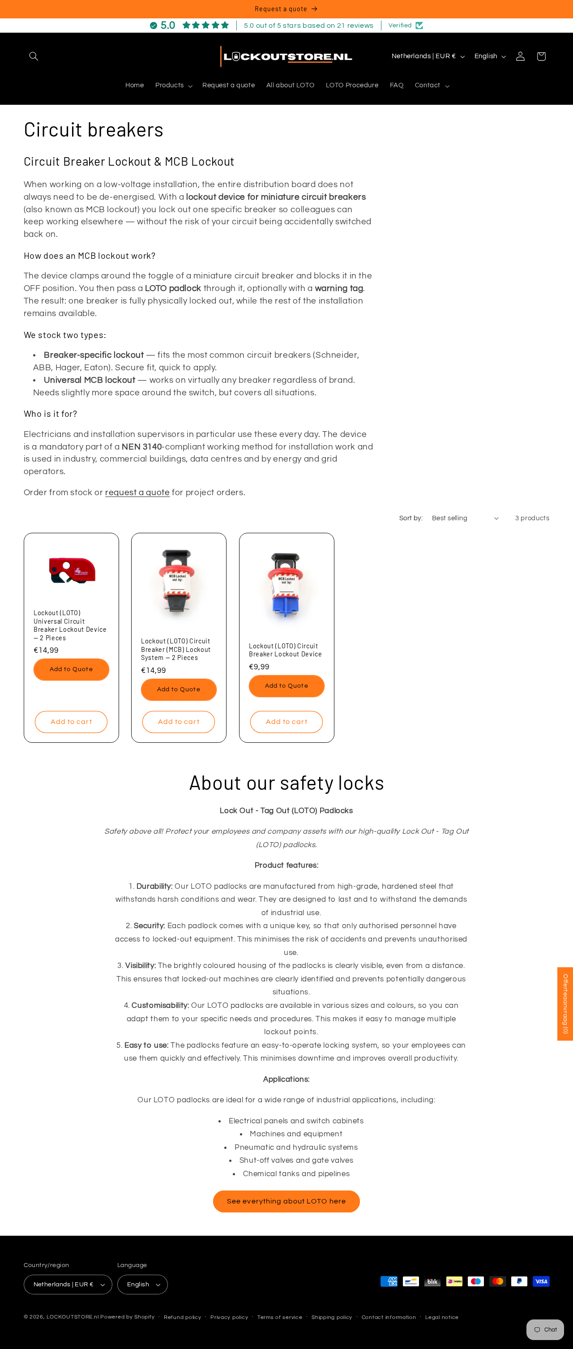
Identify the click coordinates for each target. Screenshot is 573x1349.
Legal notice (442, 1317)
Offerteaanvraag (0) (565, 1004)
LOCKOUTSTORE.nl (72, 1317)
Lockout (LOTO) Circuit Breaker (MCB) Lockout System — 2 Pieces (176, 650)
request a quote (137, 492)
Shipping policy (332, 1317)
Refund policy (182, 1317)
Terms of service (280, 1317)
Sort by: (411, 518)
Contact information (389, 1317)
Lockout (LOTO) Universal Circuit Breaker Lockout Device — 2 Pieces (70, 625)
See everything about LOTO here (286, 1201)
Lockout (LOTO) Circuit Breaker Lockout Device (285, 650)
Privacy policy (229, 1317)
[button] (34, 56)
